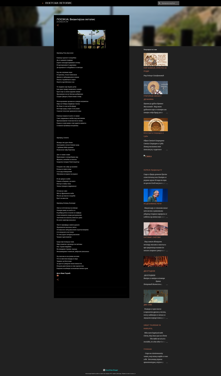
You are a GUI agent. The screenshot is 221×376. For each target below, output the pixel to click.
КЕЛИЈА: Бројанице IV (153, 170)
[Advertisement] (91, 313)
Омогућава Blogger (111, 370)
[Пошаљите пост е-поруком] (58, 276)
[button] (58, 25)
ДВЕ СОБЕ (148, 305)
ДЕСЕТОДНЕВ (149, 271)
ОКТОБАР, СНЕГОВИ (152, 237)
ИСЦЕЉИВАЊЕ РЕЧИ (153, 204)
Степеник (148, 349)
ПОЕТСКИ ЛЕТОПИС (58, 3)
